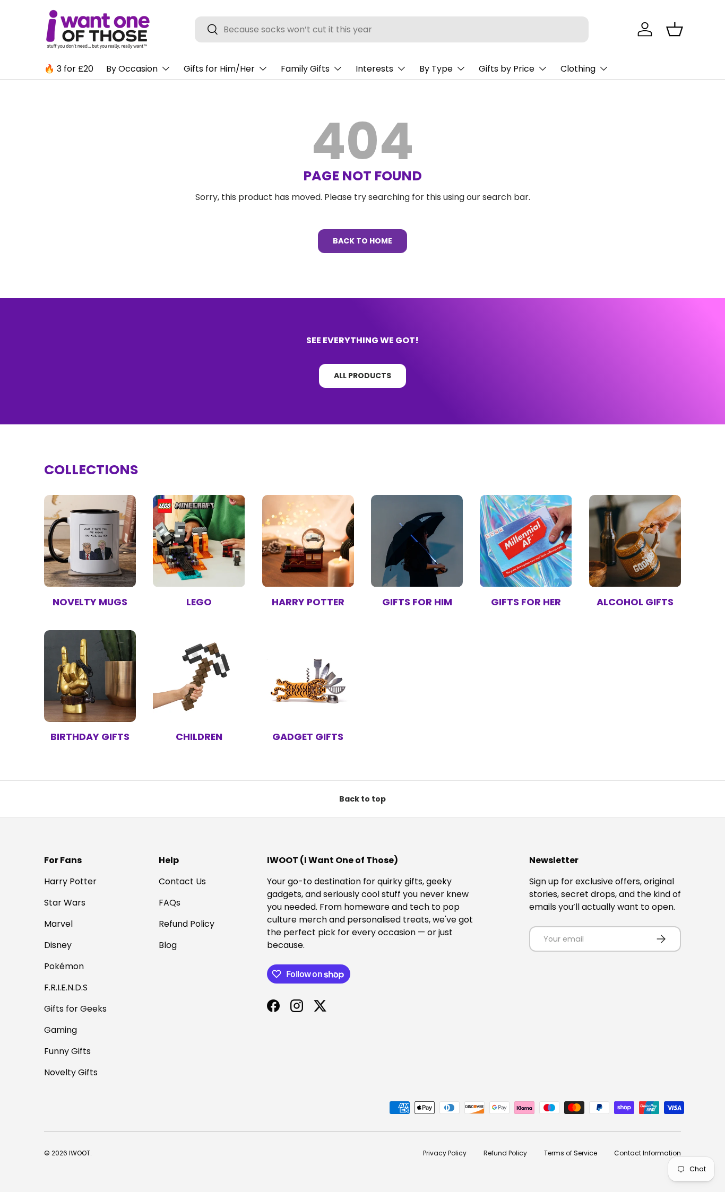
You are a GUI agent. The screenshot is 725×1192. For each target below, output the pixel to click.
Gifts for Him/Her (219, 69)
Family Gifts (305, 69)
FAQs (169, 903)
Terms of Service (570, 1153)
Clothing (577, 69)
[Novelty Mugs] (90, 541)
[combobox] (392, 29)
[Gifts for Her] (526, 541)
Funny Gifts (67, 1051)
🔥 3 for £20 (68, 69)
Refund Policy (186, 924)
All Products (362, 375)
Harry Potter (308, 601)
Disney (58, 945)
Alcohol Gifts (635, 601)
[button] (674, 29)
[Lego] (199, 541)
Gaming (60, 1030)
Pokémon (64, 966)
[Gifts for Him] (417, 541)
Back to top (362, 799)
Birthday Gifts (90, 736)
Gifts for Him (417, 601)
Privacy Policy (445, 1153)
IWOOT (79, 1153)
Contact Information (647, 1153)
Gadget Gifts (307, 736)
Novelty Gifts (71, 1072)
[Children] (199, 676)
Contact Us (182, 881)
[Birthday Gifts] (90, 676)
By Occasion (132, 69)
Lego (199, 601)
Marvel (58, 924)
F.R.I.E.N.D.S (66, 987)
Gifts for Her (526, 601)
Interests (374, 69)
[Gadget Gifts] (308, 676)
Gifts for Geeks (75, 1009)
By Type (436, 69)
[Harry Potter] (308, 541)
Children (199, 736)
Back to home (362, 241)
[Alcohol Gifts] (635, 541)
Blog (168, 945)
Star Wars (64, 903)
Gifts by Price (506, 69)
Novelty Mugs (90, 601)
